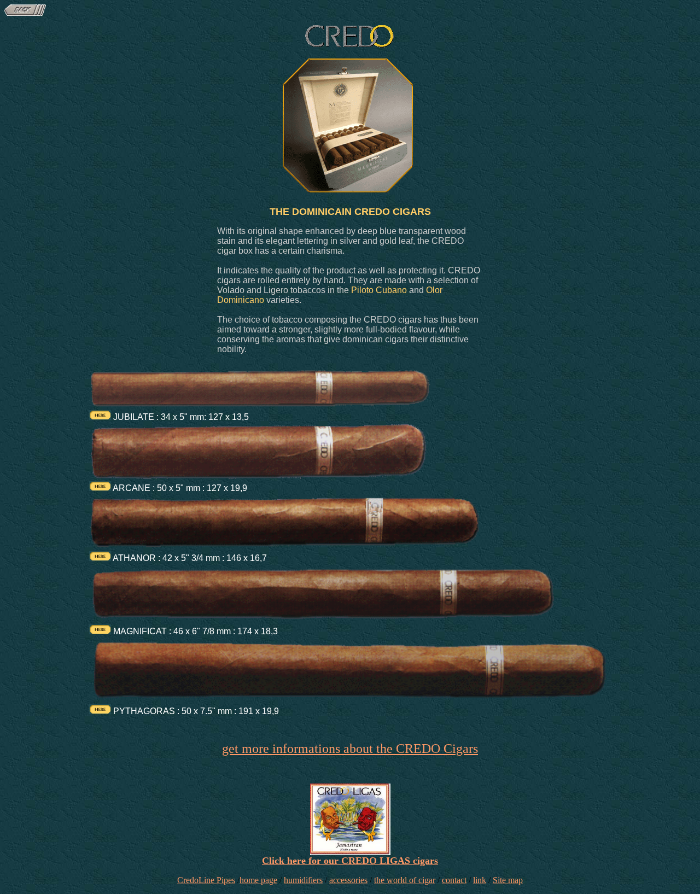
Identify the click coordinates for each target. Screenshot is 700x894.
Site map (508, 880)
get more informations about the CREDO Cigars (350, 748)
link (479, 880)
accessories (348, 880)
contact (454, 880)
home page (258, 880)
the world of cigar (404, 880)
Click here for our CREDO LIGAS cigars (350, 860)
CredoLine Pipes (206, 880)
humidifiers (303, 880)
